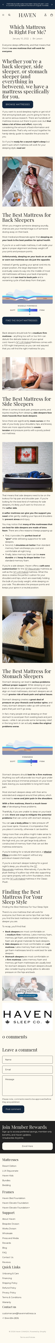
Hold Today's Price (27, 686)
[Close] (50, 650)
